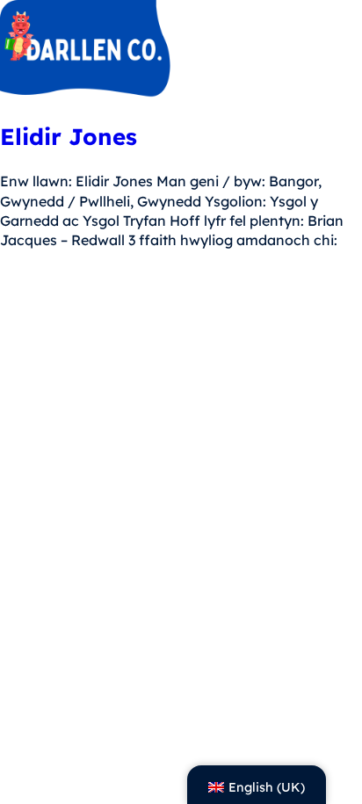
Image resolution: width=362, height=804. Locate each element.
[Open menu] (337, 51)
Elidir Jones (68, 136)
